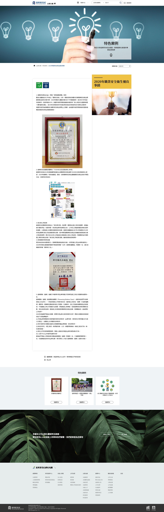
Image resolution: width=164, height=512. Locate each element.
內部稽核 (72, 482)
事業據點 (35, 485)
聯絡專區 (110, 490)
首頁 (122, 473)
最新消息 (97, 477)
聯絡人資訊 (106, 434)
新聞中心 (97, 473)
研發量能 (47, 482)
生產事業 (35, 477)
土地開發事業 (36, 480)
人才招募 (110, 492)
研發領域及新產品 (50, 480)
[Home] (34, 65)
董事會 (72, 477)
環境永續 (97, 490)
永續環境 (85, 485)
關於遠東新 (111, 473)
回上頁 (49, 360)
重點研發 (47, 477)
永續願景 (85, 477)
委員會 (72, 480)
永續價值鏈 (86, 490)
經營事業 (35, 473)
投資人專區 (61, 473)
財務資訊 (60, 480)
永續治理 (85, 482)
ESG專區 (60, 482)
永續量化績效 (86, 480)
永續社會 (85, 492)
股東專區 (60, 485)
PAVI (38, 510)
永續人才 (85, 487)
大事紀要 (110, 482)
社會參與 (97, 487)
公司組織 (110, 485)
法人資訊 (60, 477)
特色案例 (85, 497)
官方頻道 (154, 510)
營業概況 (35, 487)
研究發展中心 (48, 473)
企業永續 (85, 473)
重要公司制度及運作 (75, 485)
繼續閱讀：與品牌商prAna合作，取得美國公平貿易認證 (63, 357)
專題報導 (97, 495)
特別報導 (85, 495)
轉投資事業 (36, 482)
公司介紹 (110, 477)
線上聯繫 (124, 434)
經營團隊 (110, 487)
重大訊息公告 (99, 480)
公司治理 (72, 473)
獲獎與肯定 (98, 492)
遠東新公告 (98, 482)
